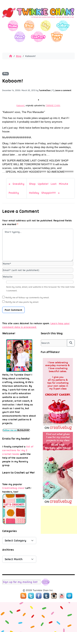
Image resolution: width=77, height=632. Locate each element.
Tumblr (46, 596)
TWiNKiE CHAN (53, 105)
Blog (45, 25)
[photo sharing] (38, 99)
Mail (69, 596)
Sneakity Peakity (16, 188)
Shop (29, 25)
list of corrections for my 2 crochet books (17, 450)
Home (13, 25)
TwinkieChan (44, 90)
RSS (23, 596)
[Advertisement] (59, 520)
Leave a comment (63, 90)
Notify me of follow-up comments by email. (27, 297)
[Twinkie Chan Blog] (38, 18)
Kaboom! (20, 105)
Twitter (31, 596)
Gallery (62, 25)
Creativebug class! (13, 487)
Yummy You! (57, 36)
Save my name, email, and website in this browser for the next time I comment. (40, 289)
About (19, 36)
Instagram (54, 596)
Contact (38, 36)
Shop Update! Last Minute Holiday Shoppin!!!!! (48, 188)
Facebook (39, 596)
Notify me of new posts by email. (22, 302)
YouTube (62, 596)
